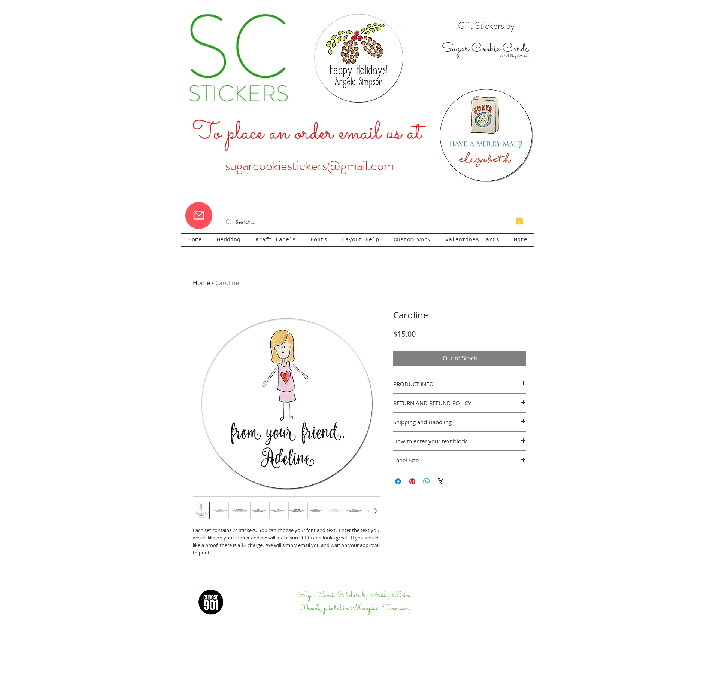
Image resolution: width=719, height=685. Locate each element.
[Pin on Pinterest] (412, 481)
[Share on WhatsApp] (426, 481)
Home (201, 283)
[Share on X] (440, 481)
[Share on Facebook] (398, 481)
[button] (519, 219)
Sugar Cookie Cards (485, 49)
